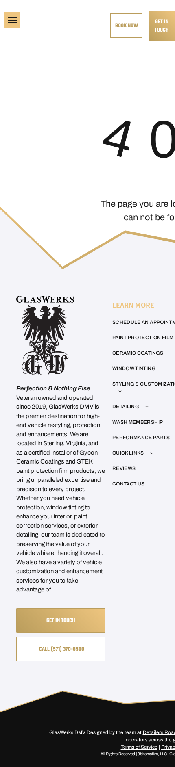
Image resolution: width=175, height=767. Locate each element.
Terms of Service (139, 747)
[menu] (12, 20)
